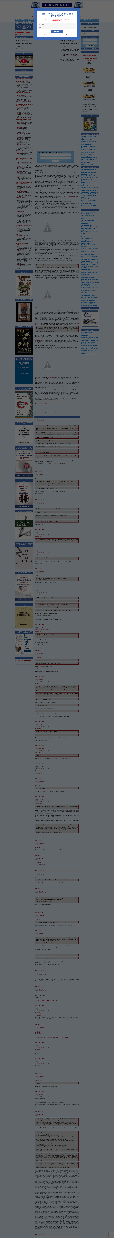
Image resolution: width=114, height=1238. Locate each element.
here (47, 35)
